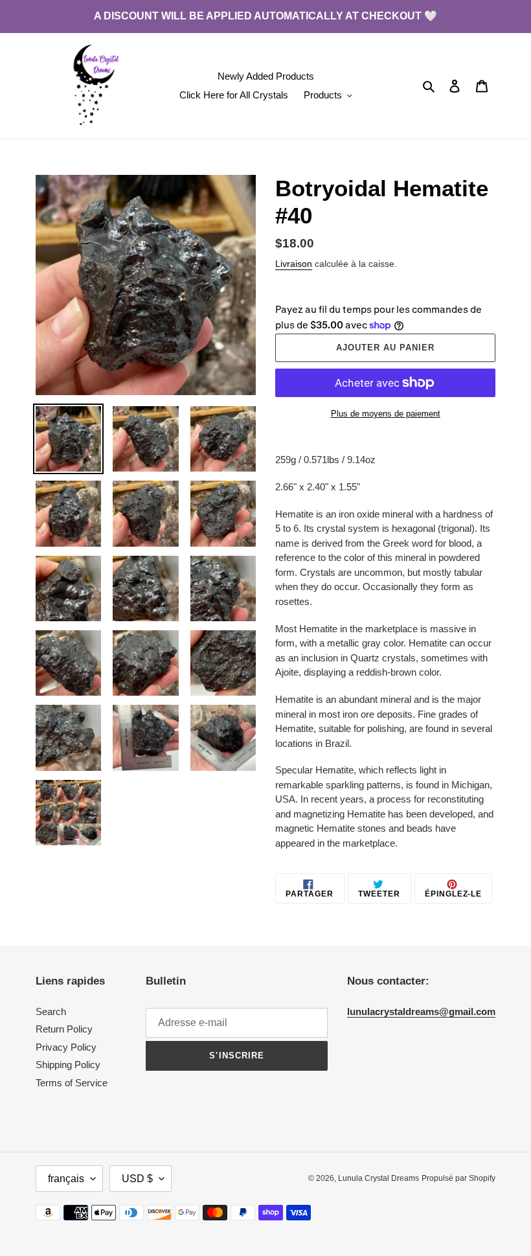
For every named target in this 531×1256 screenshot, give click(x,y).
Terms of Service (71, 1082)
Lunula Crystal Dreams (378, 1178)
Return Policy (64, 1028)
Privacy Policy (66, 1047)
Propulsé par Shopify (458, 1178)
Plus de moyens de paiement (385, 413)
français (66, 1178)
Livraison (293, 263)
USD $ (137, 1178)
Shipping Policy (68, 1064)
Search (51, 1011)
